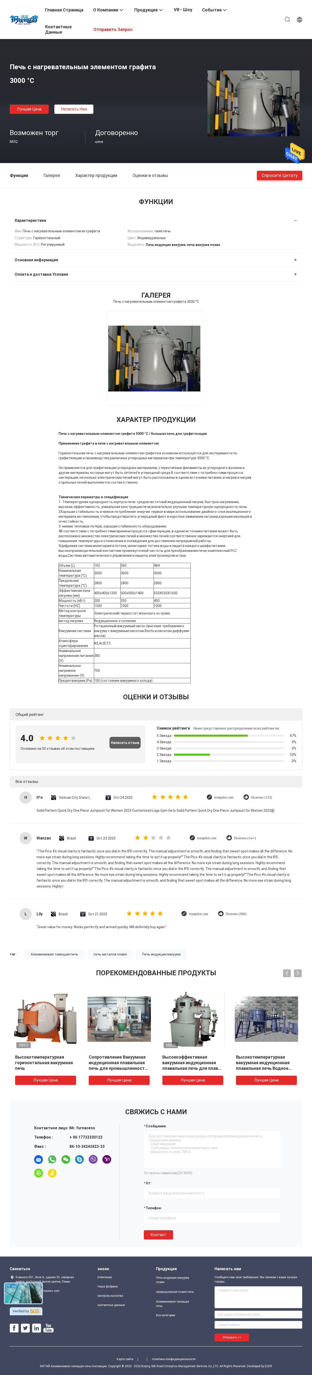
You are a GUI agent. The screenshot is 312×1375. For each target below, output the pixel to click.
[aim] (52, 1173)
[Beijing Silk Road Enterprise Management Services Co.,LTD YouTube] (48, 1328)
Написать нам (74, 109)
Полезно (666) (236, 914)
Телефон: (154, 1208)
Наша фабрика (108, 1286)
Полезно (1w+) (245, 838)
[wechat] (65, 1159)
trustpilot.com (224, 797)
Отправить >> (232, 1337)
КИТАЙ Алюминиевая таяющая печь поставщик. (74, 1366)
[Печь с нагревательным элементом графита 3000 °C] (253, 103)
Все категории (165, 1315)
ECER (268, 1366)
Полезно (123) (261, 797)
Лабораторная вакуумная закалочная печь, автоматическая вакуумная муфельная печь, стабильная (44, 1068)
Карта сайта (125, 1359)
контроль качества (110, 1295)
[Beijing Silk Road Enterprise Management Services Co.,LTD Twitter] (25, 1328)
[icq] (38, 1173)
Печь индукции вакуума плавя (172, 1280)
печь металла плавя (110, 954)
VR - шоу (183, 9)
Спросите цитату (280, 175)
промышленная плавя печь (175, 1292)
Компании (105, 1277)
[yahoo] (106, 1159)
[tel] (65, 1173)
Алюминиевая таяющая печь (54, 954)
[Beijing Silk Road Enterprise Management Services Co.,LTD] (24, 19)
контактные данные (111, 1305)
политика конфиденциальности (173, 1359)
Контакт (158, 1234)
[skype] (79, 1159)
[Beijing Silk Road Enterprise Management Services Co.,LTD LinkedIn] (36, 1328)
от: (148, 1183)
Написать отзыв (125, 743)
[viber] (93, 1159)
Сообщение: (156, 1126)
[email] (38, 1159)
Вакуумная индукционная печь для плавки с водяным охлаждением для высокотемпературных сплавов (118, 1068)
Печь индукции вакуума (161, 954)
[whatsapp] (52, 1159)
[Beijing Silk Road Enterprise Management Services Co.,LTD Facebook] (14, 1328)
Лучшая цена (29, 109)
